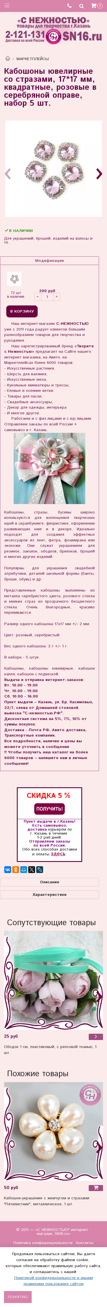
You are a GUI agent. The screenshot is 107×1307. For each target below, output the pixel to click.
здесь (58, 854)
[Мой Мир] (23, 869)
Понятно (18, 1297)
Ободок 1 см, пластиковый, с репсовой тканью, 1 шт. (50, 1050)
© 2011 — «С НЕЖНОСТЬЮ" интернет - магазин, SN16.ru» (53, 1232)
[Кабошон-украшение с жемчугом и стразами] (53, 1131)
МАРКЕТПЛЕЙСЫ (33, 59)
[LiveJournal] (39, 869)
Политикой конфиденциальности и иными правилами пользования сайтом (53, 1281)
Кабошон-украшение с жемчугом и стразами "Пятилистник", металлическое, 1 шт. (46, 1201)
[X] (31, 869)
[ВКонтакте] (7, 869)
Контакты (85, 1243)
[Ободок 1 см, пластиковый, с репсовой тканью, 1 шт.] (53, 980)
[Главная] (7, 59)
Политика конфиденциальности (42, 1243)
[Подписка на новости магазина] (49, 809)
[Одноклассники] (15, 869)
